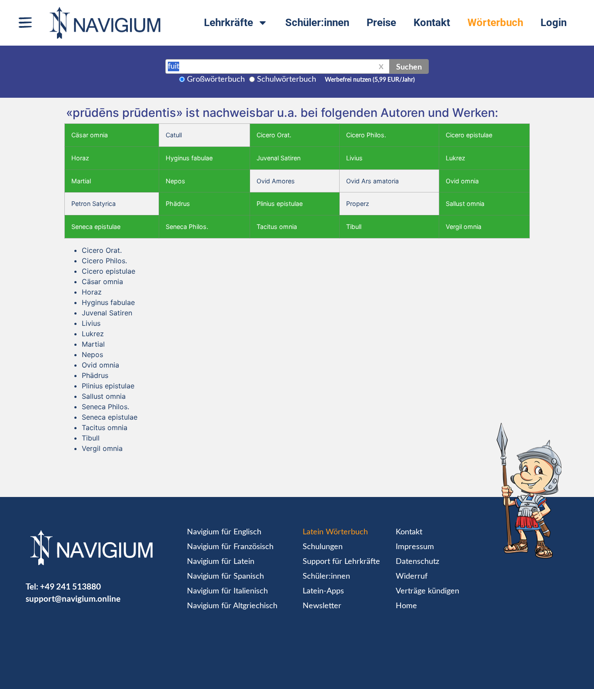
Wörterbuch (495, 23)
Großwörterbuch (216, 79)
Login (554, 23)
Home (406, 606)
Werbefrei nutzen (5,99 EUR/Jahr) (370, 80)
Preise (381, 23)
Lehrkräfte (228, 23)
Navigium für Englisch (224, 532)
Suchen (409, 66)
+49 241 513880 (70, 586)
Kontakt (432, 23)
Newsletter (322, 606)
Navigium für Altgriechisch (232, 606)
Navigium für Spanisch (225, 576)
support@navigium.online (73, 598)
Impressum (415, 547)
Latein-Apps (323, 591)
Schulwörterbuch (286, 79)
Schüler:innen (317, 23)
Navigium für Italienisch (227, 591)
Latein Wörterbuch (335, 532)
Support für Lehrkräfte (341, 562)
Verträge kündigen (427, 591)
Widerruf (411, 576)
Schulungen (323, 547)
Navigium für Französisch (230, 547)
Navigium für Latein (220, 562)
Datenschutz (417, 562)
